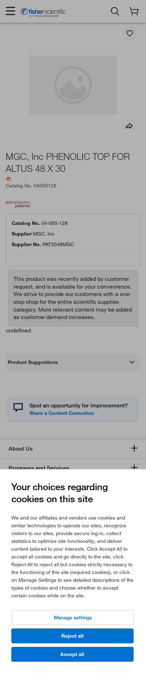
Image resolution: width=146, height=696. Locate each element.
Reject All (72, 636)
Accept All (72, 654)
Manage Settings (73, 617)
